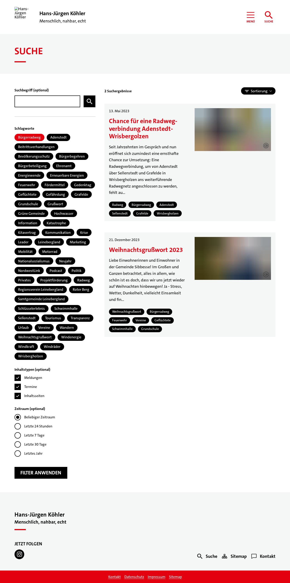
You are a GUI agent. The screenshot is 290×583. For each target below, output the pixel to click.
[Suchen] (89, 101)
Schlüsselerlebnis (31, 308)
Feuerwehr (26, 185)
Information (27, 223)
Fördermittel (55, 185)
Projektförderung (54, 280)
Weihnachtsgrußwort (35, 337)
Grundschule (28, 204)
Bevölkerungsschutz (34, 156)
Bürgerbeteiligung (32, 165)
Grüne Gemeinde (31, 213)
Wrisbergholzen (30, 356)
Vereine (44, 327)
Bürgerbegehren (72, 156)
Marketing (78, 242)
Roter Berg (81, 289)
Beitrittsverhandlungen (36, 146)
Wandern (67, 327)
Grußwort (55, 204)
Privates (24, 280)
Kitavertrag (27, 232)
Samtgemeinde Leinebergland (41, 299)
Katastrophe (56, 223)
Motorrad (49, 251)
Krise (84, 232)
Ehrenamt (64, 165)
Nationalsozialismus (34, 261)
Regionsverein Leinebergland (40, 289)
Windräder (52, 346)
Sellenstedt (27, 318)
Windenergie (71, 337)
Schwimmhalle (65, 308)
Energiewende (29, 175)
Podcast (56, 270)
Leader (23, 242)
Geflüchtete (27, 194)
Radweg (83, 280)
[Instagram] (19, 554)
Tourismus (53, 318)
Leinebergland (49, 242)
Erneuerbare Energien (67, 175)
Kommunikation (58, 232)
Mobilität (25, 251)
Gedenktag (82, 185)
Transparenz (80, 318)
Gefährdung (55, 194)
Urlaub (23, 327)
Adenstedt (58, 137)
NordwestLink (29, 270)
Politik (77, 270)
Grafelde (81, 194)
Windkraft (26, 346)
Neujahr (65, 261)
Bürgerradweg (29, 137)
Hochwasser (63, 213)
